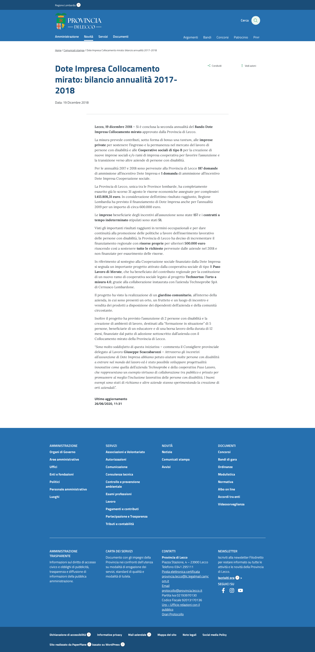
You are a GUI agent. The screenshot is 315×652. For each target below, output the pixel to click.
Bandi (207, 37)
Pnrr (256, 37)
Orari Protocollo (173, 614)
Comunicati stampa (176, 459)
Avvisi (166, 466)
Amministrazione (67, 36)
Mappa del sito (167, 635)
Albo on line (226, 489)
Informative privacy (109, 635)
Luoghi (54, 496)
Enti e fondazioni (62, 474)
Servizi (103, 36)
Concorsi (223, 37)
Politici (55, 481)
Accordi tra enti (229, 496)
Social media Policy (215, 635)
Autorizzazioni (116, 459)
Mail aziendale (139, 635)
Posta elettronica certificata (181, 571)
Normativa (225, 481)
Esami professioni (119, 494)
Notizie (167, 451)
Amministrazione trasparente (63, 553)
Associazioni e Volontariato (125, 451)
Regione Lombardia (68, 5)
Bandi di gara (227, 459)
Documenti (120, 36)
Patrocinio (241, 37)
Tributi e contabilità (120, 523)
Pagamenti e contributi (122, 508)
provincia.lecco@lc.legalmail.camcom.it (185, 579)
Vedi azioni (250, 66)
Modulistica (226, 474)
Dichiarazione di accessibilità (70, 635)
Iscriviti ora (229, 577)
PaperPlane (82, 644)
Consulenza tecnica (119, 474)
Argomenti (190, 37)
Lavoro (111, 501)
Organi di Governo (62, 451)
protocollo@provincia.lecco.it (182, 590)
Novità (88, 36)
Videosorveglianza (231, 504)
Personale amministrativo (68, 489)
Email (166, 585)
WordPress (115, 644)
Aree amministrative (64, 459)
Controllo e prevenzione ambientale (123, 484)
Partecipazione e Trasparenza (126, 516)
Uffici (53, 466)
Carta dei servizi (119, 551)
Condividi (216, 66)
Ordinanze (225, 466)
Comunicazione (116, 466)
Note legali (189, 635)
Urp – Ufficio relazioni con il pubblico (181, 607)
